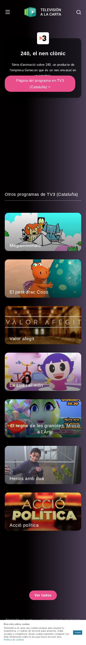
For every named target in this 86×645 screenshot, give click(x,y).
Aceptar (78, 632)
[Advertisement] (43, 148)
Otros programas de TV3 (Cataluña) (41, 194)
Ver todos (43, 595)
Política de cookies (14, 640)
